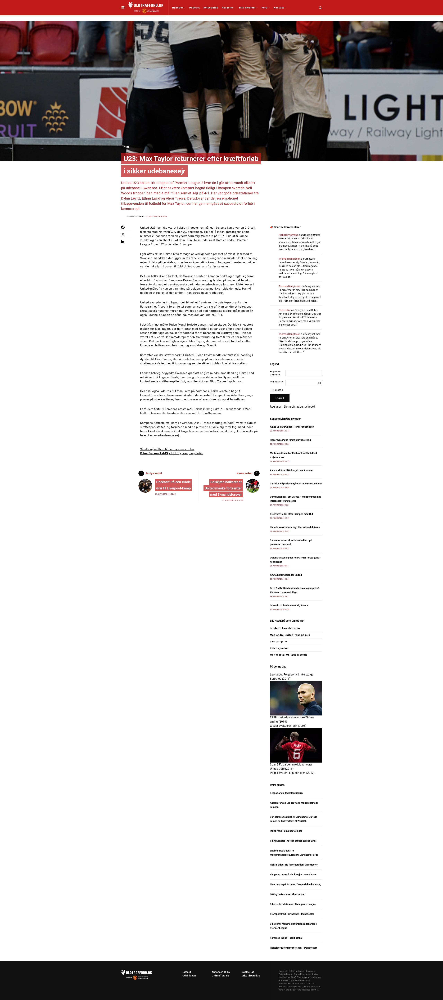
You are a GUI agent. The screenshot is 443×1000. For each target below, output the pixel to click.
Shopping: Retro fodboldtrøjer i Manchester (293, 874)
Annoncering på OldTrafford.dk (221, 974)
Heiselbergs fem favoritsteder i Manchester (293, 947)
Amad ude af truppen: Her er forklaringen (292, 426)
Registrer (275, 406)
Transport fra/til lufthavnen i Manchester (292, 914)
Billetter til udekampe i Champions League (293, 904)
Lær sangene (278, 641)
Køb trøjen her (279, 648)
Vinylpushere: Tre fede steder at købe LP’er (293, 840)
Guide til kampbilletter (285, 628)
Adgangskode (276, 381)
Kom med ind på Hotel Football (286, 937)
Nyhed (126, 147)
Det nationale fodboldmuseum (286, 793)
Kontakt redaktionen (189, 974)
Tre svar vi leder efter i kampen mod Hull (291, 514)
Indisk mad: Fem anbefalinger (286, 831)
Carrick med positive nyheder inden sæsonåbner (296, 483)
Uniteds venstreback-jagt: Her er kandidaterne (295, 527)
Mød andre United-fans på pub (290, 635)
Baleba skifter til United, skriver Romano (291, 470)
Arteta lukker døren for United (286, 575)
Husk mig (278, 390)
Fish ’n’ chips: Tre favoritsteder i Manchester (294, 864)
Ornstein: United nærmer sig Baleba (289, 605)
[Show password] (319, 383)
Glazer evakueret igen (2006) (288, 725)
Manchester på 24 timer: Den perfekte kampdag (295, 884)
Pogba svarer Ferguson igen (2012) (292, 772)
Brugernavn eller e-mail (275, 373)
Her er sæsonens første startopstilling (290, 440)
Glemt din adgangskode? (299, 406)
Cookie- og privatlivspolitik (251, 974)
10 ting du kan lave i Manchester (287, 894)
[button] (123, 8)
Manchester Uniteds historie (289, 654)
